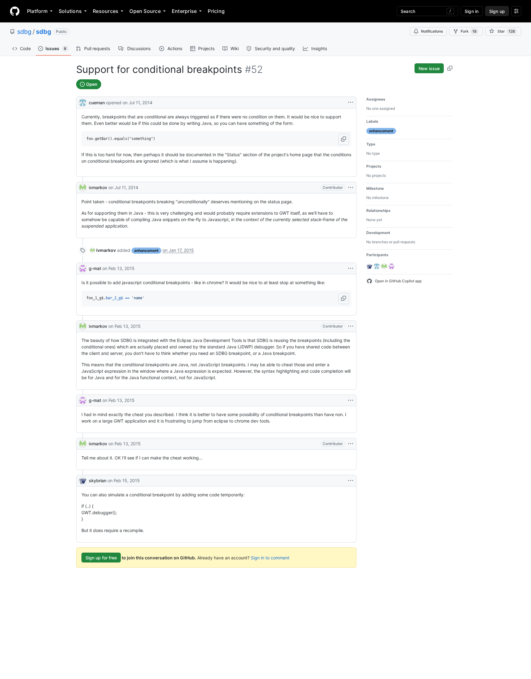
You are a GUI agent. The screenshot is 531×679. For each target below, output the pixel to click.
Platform (37, 11)
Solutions (70, 11)
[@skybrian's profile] (82, 480)
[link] (103, 250)
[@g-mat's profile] (82, 268)
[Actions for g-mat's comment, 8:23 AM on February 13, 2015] (350, 400)
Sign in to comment (270, 557)
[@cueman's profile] (82, 102)
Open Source (145, 11)
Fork (469, 31)
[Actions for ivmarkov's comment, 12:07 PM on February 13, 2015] (350, 443)
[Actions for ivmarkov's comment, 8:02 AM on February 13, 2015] (350, 326)
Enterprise (184, 11)
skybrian (97, 480)
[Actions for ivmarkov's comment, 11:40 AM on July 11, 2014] (350, 187)
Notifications (432, 31)
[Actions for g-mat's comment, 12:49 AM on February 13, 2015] (350, 268)
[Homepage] (15, 11)
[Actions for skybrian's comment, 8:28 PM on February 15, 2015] (350, 480)
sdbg (24, 31)
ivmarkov (98, 187)
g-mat (95, 268)
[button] (343, 139)
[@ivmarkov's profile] (82, 187)
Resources (105, 11)
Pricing (216, 11)
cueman (97, 102)
